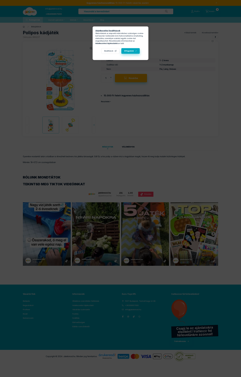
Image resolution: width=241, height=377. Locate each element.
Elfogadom (129, 51)
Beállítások (108, 51)
